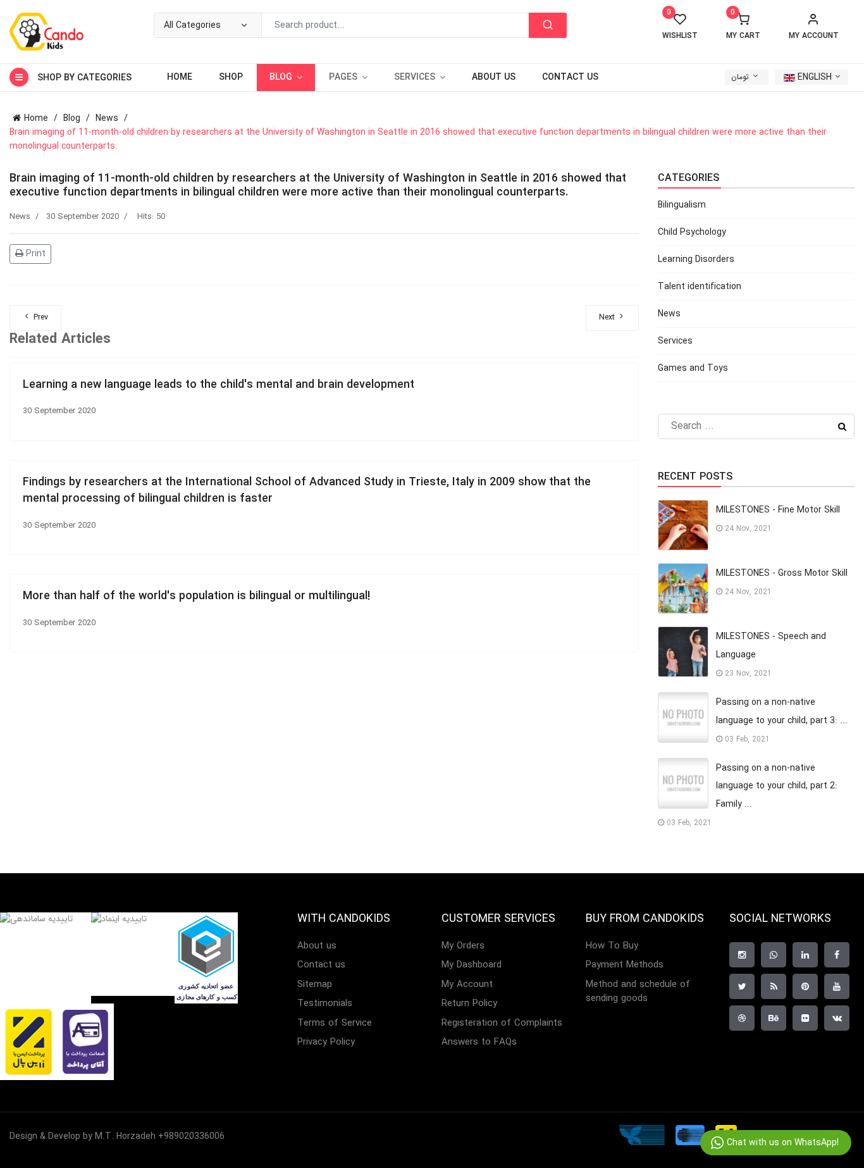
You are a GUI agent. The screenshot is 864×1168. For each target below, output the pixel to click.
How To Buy (612, 946)
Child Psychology (692, 232)
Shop (231, 77)
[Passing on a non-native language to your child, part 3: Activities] (683, 717)
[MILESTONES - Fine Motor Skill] (683, 525)
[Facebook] (836, 954)
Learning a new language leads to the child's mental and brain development (218, 385)
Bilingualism (682, 205)
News (19, 216)
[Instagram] (742, 954)
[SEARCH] (548, 25)
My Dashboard (471, 965)
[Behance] (773, 1018)
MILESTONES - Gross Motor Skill (782, 573)
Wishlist (680, 26)
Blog (280, 77)
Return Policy (469, 1004)
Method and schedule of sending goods (638, 992)
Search (842, 426)
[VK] (836, 1018)
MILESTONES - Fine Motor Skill (778, 510)
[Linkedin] (805, 954)
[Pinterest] (805, 986)
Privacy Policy (326, 1042)
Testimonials (324, 1004)
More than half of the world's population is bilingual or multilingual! (196, 596)
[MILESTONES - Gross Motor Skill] (683, 588)
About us (493, 77)
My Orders (462, 946)
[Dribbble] (742, 1018)
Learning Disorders (696, 259)
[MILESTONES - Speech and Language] (683, 651)
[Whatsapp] (773, 954)
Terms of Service (334, 1023)
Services (675, 341)
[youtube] (836, 986)
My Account (467, 985)
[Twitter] (742, 986)
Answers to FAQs (479, 1042)
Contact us (570, 77)
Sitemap (314, 985)
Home (179, 77)
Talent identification (699, 287)
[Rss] (773, 986)
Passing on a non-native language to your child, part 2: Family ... (776, 786)
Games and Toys (693, 368)
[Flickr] (805, 1018)
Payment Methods (624, 965)
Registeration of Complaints (501, 1023)
